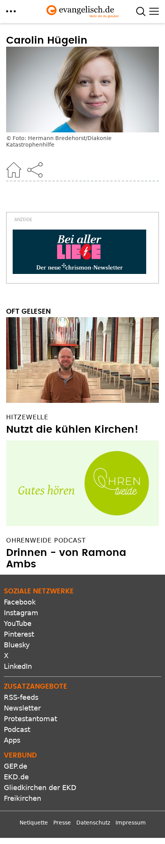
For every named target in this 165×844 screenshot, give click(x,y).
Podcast (17, 737)
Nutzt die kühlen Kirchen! (72, 437)
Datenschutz (93, 830)
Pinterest (19, 641)
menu (11, 11)
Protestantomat (30, 726)
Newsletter (22, 715)
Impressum (131, 830)
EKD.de (16, 784)
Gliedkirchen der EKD (40, 795)
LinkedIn (18, 674)
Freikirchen (22, 806)
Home (13, 170)
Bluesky (17, 652)
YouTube (17, 631)
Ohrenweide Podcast (46, 547)
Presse (62, 830)
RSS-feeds (21, 705)
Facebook (20, 609)
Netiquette (34, 830)
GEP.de (15, 773)
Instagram (21, 620)
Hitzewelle (27, 424)
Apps (12, 747)
